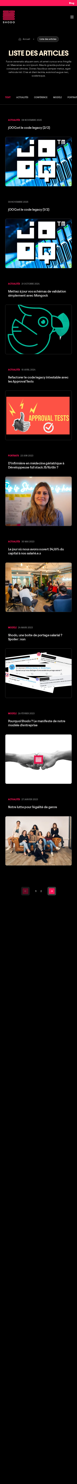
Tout (8, 97)
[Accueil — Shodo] (9, 17)
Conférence (40, 97)
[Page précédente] (25, 891)
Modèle (57, 97)
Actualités (22, 97)
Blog (71, 3)
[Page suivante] (51, 891)
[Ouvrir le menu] (72, 17)
